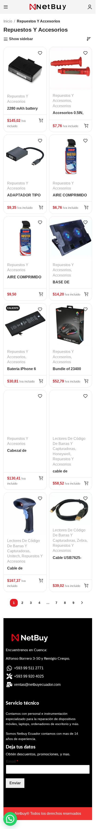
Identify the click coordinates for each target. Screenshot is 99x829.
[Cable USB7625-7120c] (70, 508)
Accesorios (62, 106)
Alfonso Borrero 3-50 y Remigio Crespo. (38, 658)
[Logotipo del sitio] (48, 6)
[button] (41, 120)
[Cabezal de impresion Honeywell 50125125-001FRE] (25, 411)
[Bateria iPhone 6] (25, 324)
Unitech (13, 556)
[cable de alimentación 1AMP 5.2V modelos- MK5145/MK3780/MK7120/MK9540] (70, 411)
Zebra (82, 540)
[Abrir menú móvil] (5, 6)
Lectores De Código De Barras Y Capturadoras (69, 444)
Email (12, 761)
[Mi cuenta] (89, 6)
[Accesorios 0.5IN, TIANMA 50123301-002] (70, 68)
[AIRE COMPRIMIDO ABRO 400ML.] (70, 156)
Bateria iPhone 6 (21, 369)
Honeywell (61, 454)
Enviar (15, 783)
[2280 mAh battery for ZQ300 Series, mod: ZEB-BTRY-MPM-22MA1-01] (25, 68)
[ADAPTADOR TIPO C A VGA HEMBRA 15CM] (25, 156)
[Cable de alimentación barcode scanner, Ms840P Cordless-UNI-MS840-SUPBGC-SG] (25, 513)
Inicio (7, 21)
